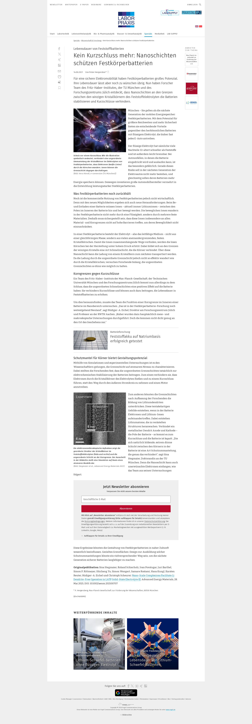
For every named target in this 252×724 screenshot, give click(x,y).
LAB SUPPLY (172, 34)
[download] (59, 82)
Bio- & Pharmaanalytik (104, 34)
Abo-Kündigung (118, 699)
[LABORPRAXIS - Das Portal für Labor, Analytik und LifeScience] (52, 33)
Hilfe (110, 699)
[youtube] (136, 686)
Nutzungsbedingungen (95, 521)
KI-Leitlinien (162, 699)
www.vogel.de (170, 710)
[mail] (59, 71)
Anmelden (192, 5)
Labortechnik (63, 34)
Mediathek (159, 34)
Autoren (188, 699)
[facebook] (59, 48)
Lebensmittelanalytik (81, 34)
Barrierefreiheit (98, 699)
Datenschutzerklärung (154, 521)
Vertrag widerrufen (178, 699)
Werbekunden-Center (131, 699)
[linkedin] (59, 65)
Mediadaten (144, 699)
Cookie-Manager (66, 699)
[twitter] (59, 54)
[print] (59, 76)
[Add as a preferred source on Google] (126, 692)
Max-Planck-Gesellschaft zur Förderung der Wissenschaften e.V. (191, 59)
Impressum (153, 699)
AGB (105, 699)
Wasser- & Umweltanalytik (129, 34)
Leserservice (77, 699)
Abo (169, 699)
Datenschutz (87, 699)
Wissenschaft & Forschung (91, 41)
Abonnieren (126, 508)
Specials (148, 34)
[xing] (59, 59)
